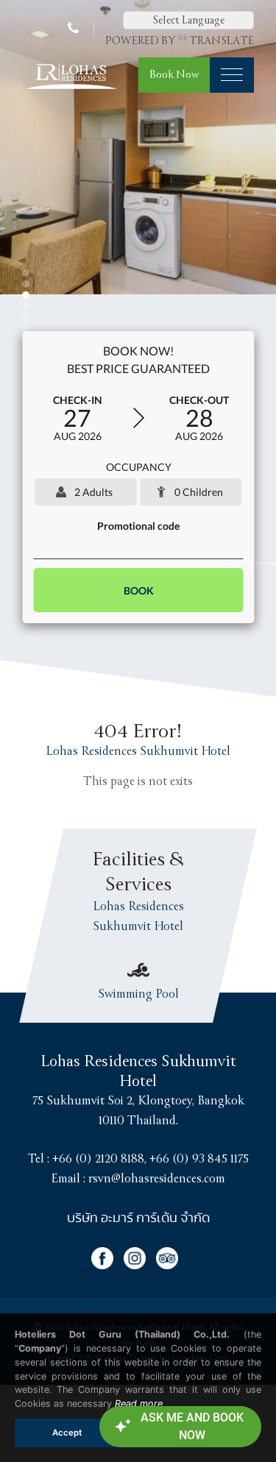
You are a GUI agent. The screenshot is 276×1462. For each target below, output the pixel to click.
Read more (139, 1403)
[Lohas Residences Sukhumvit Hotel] (71, 89)
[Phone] (75, 29)
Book (138, 590)
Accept (67, 1432)
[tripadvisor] (170, 1265)
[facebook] (107, 1265)
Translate (221, 41)
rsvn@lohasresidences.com (156, 1178)
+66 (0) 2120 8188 (98, 1158)
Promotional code (138, 525)
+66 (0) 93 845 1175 (199, 1158)
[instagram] (140, 1265)
